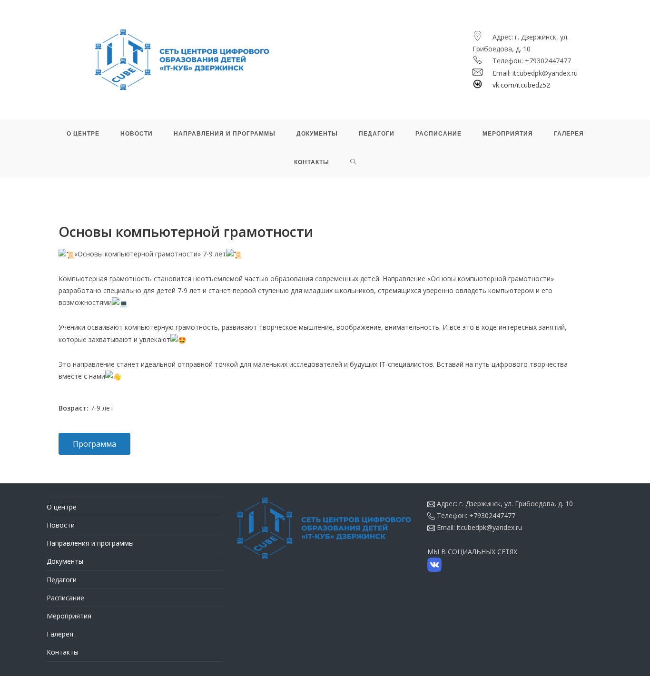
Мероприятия (69, 615)
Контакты (63, 651)
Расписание (65, 597)
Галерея (60, 633)
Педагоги (62, 579)
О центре (62, 506)
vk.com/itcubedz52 (521, 84)
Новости (61, 524)
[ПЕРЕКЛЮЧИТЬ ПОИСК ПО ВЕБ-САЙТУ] (353, 162)
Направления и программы (90, 543)
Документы (65, 561)
